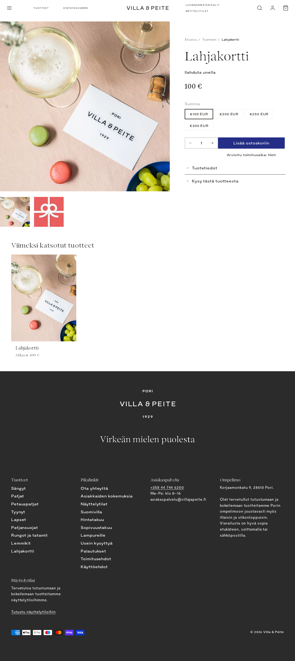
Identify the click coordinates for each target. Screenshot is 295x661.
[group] (15, 212)
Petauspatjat (25, 504)
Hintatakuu (92, 519)
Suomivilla (91, 512)
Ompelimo (230, 479)
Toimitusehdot (96, 558)
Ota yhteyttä (94, 488)
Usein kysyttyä (97, 543)
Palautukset (93, 551)
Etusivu (191, 39)
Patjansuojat (24, 527)
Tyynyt (18, 512)
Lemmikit (21, 543)
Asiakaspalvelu (164, 479)
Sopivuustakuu (96, 527)
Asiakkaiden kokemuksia (107, 496)
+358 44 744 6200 (167, 487)
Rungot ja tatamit (29, 535)
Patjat (17, 496)
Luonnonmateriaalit (203, 4)
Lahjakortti (22, 551)
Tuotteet (41, 8)
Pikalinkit (90, 479)
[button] (9, 8)
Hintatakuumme (75, 8)
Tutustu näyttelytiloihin (33, 611)
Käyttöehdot (94, 566)
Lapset (18, 519)
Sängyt (18, 488)
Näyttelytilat (197, 11)
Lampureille (93, 535)
